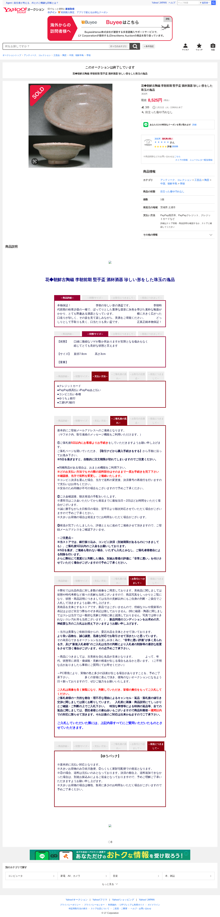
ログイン (52, 12)
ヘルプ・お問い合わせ (141, 908)
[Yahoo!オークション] (24, 8)
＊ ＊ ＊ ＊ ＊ (161, 142)
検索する (135, 46)
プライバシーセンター (94, 905)
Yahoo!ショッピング (123, 899)
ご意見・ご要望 (120, 908)
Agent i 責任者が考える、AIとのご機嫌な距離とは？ (32, 3)
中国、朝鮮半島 (76, 55)
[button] (178, 235)
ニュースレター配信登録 (201, 160)
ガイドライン (154, 905)
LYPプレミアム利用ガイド (132, 905)
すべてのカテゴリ (118, 46)
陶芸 (64, 55)
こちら (177, 156)
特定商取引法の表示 (78, 908)
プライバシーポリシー (70, 905)
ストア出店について (100, 908)
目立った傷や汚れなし (172, 191)
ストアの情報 (181, 160)
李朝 (88, 55)
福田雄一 (206, 3)
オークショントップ (12, 55)
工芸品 (56, 55)
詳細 (194, 124)
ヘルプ (172, 2)
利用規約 (112, 905)
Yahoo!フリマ (99, 899)
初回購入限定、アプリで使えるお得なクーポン (84, 12)
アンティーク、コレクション (37, 55)
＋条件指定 (149, 46)
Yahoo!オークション (77, 899)
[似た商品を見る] (34, 161)
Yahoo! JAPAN (159, 2)
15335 (175, 146)
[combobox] (56, 46)
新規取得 (69, 9)
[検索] (213, 3)
